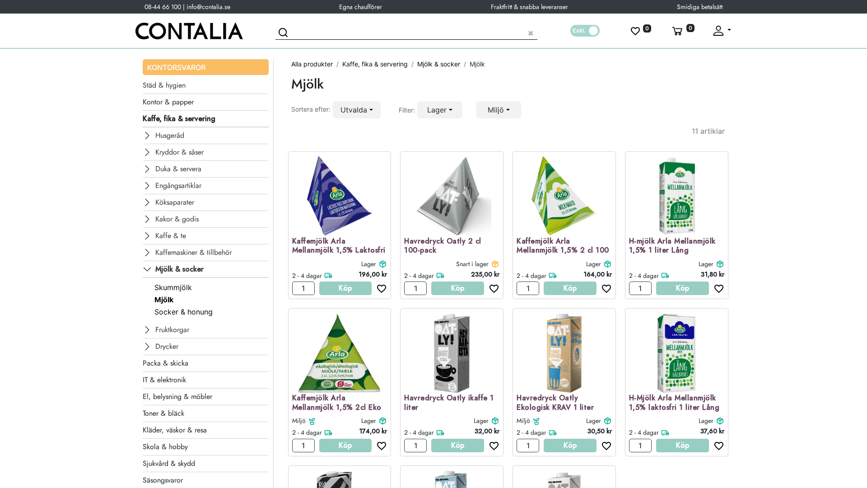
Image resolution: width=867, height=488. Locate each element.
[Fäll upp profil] (721, 30)
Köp (345, 288)
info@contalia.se (208, 6)
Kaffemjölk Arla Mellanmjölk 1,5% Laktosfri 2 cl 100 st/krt (339, 251)
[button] (357, 109)
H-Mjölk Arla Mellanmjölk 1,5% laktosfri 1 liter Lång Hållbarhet (674, 408)
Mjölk (163, 299)
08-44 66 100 (162, 6)
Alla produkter (312, 64)
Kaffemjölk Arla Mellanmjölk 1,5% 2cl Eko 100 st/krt (337, 408)
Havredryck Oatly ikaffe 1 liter (449, 403)
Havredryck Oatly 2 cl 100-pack (442, 246)
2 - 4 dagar (307, 275)
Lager (368, 263)
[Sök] (284, 34)
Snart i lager (472, 263)
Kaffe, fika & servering (375, 64)
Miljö (299, 420)
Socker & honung (183, 311)
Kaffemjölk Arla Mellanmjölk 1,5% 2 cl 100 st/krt (563, 251)
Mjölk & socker (438, 64)
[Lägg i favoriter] (379, 288)
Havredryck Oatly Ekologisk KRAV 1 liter (555, 403)
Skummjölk (173, 287)
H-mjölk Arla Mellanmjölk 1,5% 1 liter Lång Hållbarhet (672, 251)
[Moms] (585, 31)
